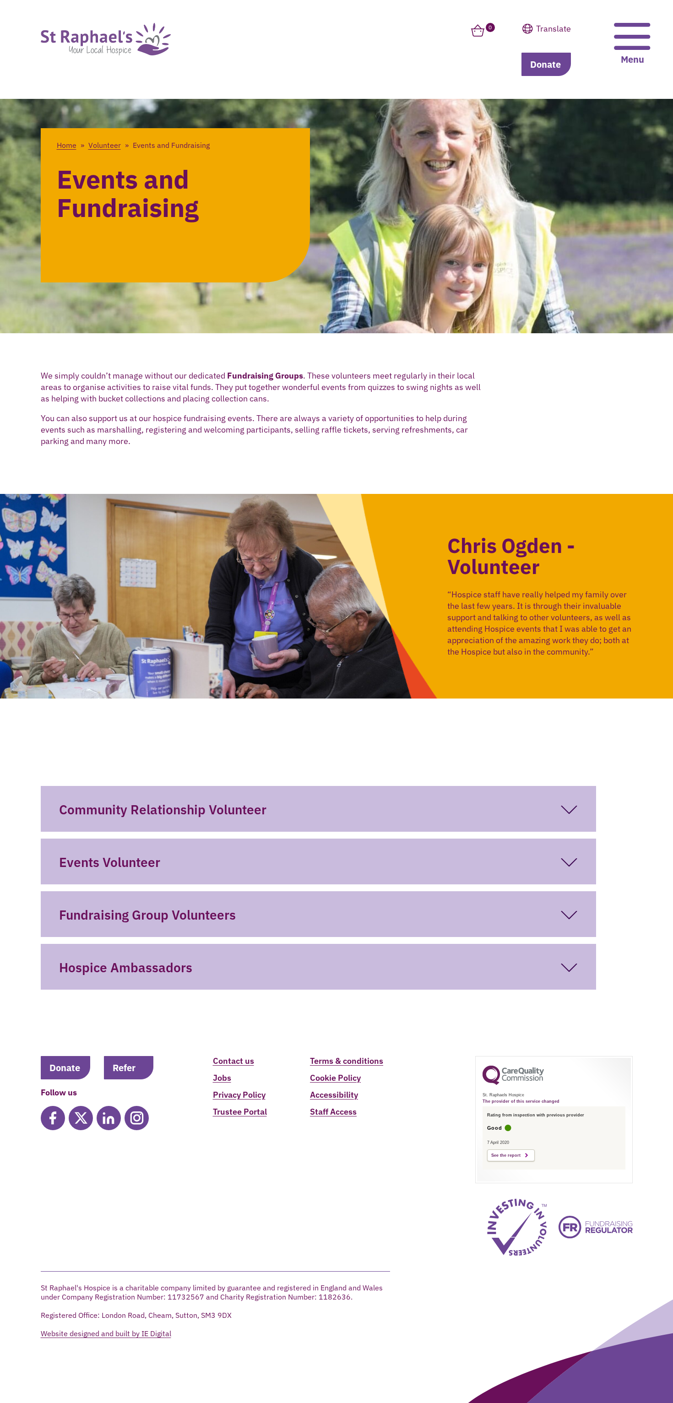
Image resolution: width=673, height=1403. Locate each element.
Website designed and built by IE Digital (106, 1333)
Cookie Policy (335, 1078)
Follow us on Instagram (137, 1118)
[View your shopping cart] (478, 36)
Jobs (222, 1078)
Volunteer (104, 145)
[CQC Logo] (513, 1082)
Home (66, 145)
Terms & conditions (346, 1061)
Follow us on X (81, 1118)
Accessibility (334, 1094)
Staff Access (333, 1111)
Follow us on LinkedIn (109, 1118)
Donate (545, 64)
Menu (632, 59)
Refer (124, 1068)
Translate (570, 52)
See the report (506, 1155)
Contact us (233, 1061)
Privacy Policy (239, 1094)
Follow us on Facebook (53, 1118)
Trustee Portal (240, 1111)
